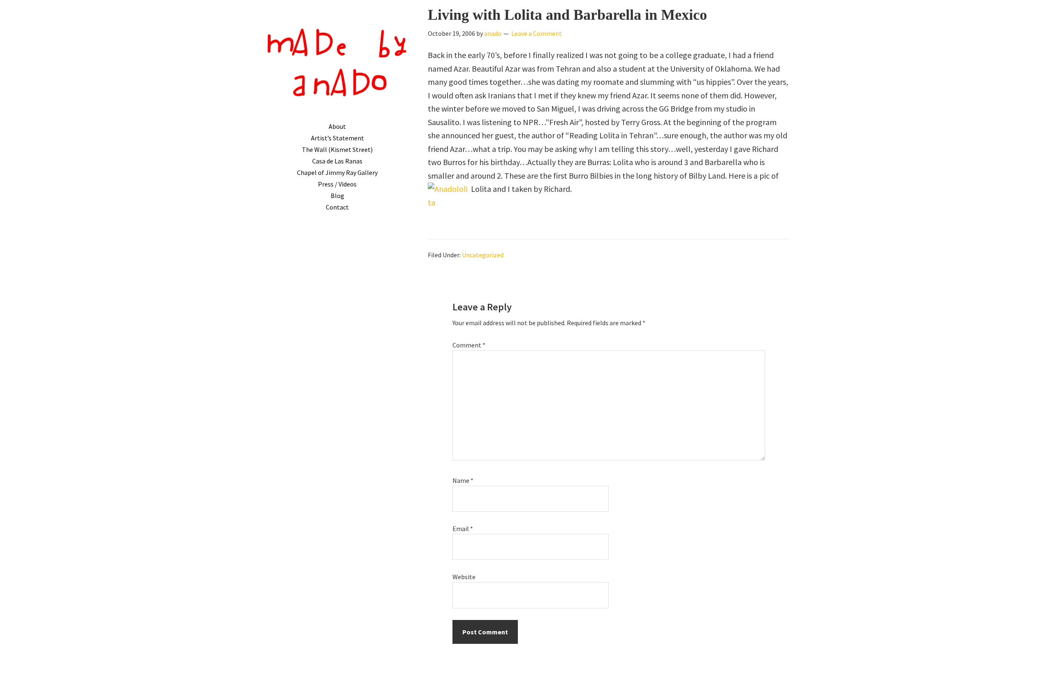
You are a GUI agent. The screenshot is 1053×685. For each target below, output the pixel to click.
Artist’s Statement (337, 138)
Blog (337, 195)
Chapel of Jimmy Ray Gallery (337, 172)
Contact (337, 207)
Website (463, 577)
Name (462, 480)
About (337, 126)
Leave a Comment (536, 33)
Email (462, 528)
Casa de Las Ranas (337, 161)
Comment (468, 345)
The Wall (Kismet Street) (337, 149)
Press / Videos (337, 184)
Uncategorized (482, 255)
